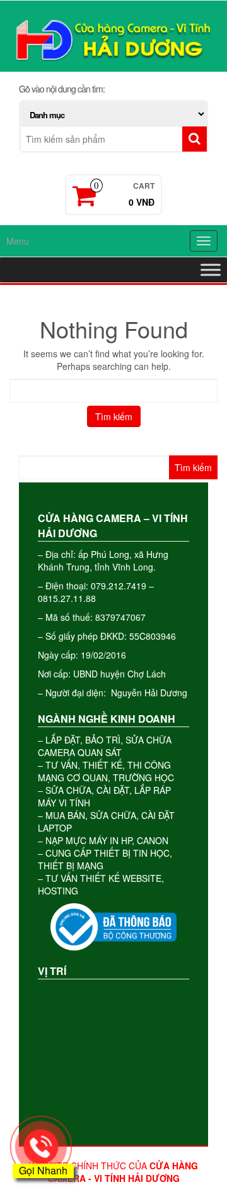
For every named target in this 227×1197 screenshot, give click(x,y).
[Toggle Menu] (211, 270)
